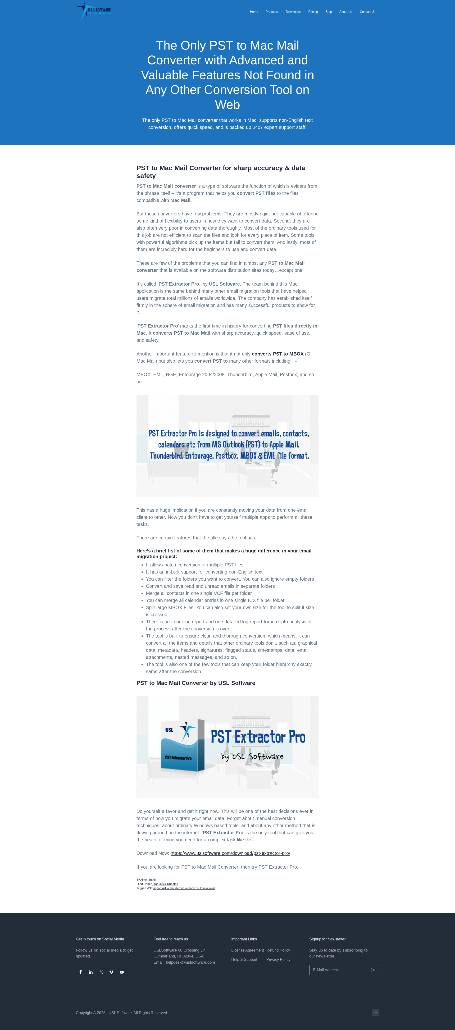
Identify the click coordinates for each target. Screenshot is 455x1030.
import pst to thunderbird (169, 888)
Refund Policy (278, 950)
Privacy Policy (278, 959)
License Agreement (247, 950)
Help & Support (244, 959)
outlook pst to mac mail (200, 888)
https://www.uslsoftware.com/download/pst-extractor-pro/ (230, 853)
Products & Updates (165, 884)
